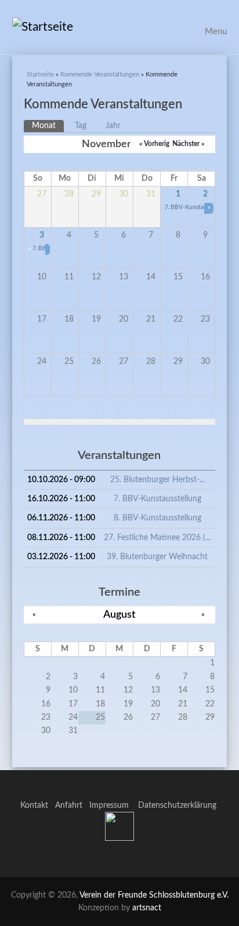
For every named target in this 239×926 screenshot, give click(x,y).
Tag (80, 126)
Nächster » (188, 143)
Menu (216, 31)
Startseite (40, 74)
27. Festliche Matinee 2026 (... (157, 538)
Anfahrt (68, 805)
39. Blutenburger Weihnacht (157, 557)
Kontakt (34, 805)
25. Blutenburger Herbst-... (157, 480)
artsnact (146, 908)
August (119, 614)
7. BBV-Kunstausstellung (157, 499)
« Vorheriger (157, 143)
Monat (48, 126)
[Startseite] (119, 27)
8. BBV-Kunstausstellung (157, 518)
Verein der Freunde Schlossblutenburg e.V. (154, 895)
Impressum (111, 805)
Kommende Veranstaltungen (99, 74)
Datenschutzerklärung (177, 805)
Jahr (113, 126)
